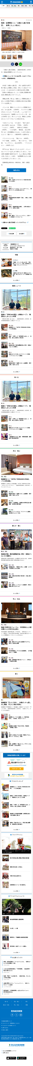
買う (19, 5)
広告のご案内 (5, 1030)
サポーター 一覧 (16, 768)
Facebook (12, 1015)
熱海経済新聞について (7, 1021)
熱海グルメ (4, 27)
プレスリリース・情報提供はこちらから (11, 1023)
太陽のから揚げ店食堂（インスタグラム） (14, 222)
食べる (8, 5)
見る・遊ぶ (13, 5)
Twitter (16, 1015)
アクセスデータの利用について (9, 1025)
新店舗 (9, 27)
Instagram (21, 1015)
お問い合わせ (5, 1027)
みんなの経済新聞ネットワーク (16, 1045)
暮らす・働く (24, 5)
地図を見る (16, 170)
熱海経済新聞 (15, 2)
